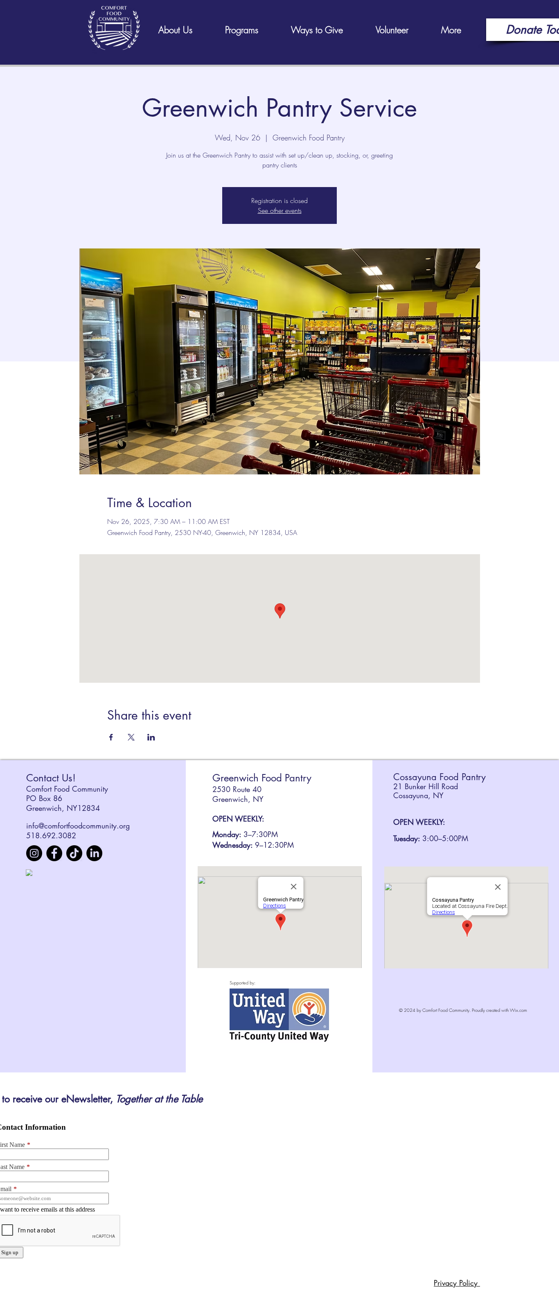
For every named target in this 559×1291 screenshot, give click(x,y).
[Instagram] (34, 853)
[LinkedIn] (94, 853)
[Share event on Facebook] (111, 737)
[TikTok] (74, 853)
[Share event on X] (131, 737)
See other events (280, 210)
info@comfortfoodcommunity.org (78, 826)
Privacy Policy (457, 1283)
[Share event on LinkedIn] (151, 737)
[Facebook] (54, 853)
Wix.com (518, 1010)
